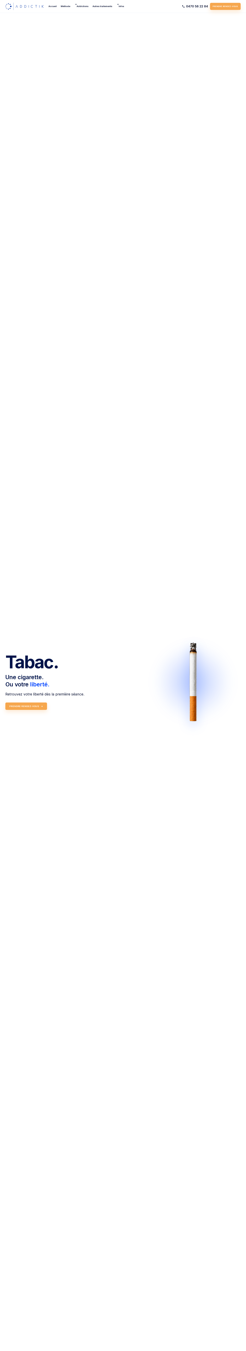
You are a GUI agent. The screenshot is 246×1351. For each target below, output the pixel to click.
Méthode (65, 6)
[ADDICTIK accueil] (24, 6)
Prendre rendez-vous (225, 6)
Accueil (53, 6)
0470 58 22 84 (197, 6)
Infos (121, 6)
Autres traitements (102, 6)
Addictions (83, 6)
